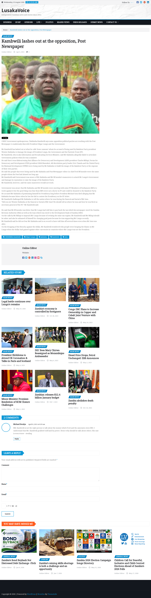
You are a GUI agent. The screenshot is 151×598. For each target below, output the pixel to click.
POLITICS (49, 22)
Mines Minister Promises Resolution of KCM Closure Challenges (16, 402)
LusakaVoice (16, 10)
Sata (66, 237)
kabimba (44, 237)
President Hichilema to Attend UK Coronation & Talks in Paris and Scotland (16, 358)
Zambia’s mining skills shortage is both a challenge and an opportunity (56, 566)
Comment (5, 465)
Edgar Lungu (30, 237)
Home (5, 30)
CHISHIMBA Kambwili (13, 237)
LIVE (38, 22)
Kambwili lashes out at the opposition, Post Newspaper (30, 30)
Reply (17, 439)
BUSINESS (7, 22)
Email (4, 494)
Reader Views (63, 22)
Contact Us (111, 22)
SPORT (18, 22)
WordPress (31, 594)
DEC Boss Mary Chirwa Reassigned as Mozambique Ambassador (49, 353)
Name (4, 484)
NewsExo (41, 594)
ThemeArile (52, 594)
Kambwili (55, 237)
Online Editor (7, 52)
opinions (28, 22)
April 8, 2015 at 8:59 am (36, 424)
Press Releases (80, 22)
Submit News (97, 22)
